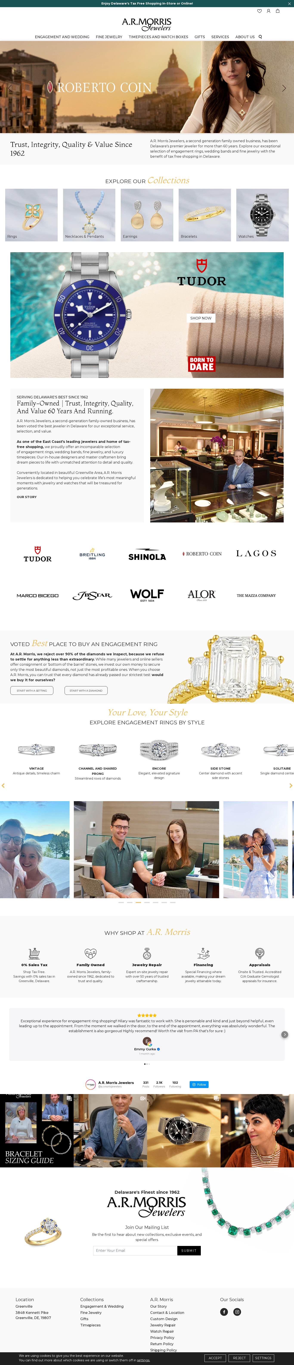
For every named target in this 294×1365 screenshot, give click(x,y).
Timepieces (90, 1325)
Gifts (84, 1319)
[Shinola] (147, 554)
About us (245, 37)
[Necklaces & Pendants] (89, 215)
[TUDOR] (38, 554)
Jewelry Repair (163, 1325)
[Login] (268, 11)
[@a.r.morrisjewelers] (90, 1084)
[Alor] (202, 595)
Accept (215, 1358)
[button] (121, 902)
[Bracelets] (205, 215)
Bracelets (189, 236)
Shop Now (201, 318)
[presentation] (9, 88)
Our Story (27, 497)
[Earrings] (147, 215)
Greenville (23, 1306)
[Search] (260, 37)
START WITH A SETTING (32, 690)
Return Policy (161, 1344)
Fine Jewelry (109, 37)
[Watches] (262, 215)
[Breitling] (92, 554)
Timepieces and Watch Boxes (158, 37)
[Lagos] (256, 554)
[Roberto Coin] (202, 554)
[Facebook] (224, 1312)
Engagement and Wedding (62, 37)
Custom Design (164, 1319)
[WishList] (259, 11)
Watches (246, 236)
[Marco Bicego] (38, 595)
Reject (239, 1358)
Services (220, 37)
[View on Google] (147, 1041)
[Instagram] (237, 1312)
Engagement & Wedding (102, 1306)
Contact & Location (167, 1313)
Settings (263, 1358)
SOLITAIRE (210, 769)
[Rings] (31, 215)
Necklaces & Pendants (84, 236)
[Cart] (277, 11)
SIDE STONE (149, 769)
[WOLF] (147, 595)
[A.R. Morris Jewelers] (147, 24)
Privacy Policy (162, 1338)
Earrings (130, 236)
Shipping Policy (163, 1350)
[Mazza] (256, 595)
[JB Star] (92, 595)
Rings (12, 236)
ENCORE (87, 769)
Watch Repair (162, 1331)
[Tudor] (147, 315)
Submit (189, 1251)
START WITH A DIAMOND (86, 690)
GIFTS (200, 37)
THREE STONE (271, 769)
